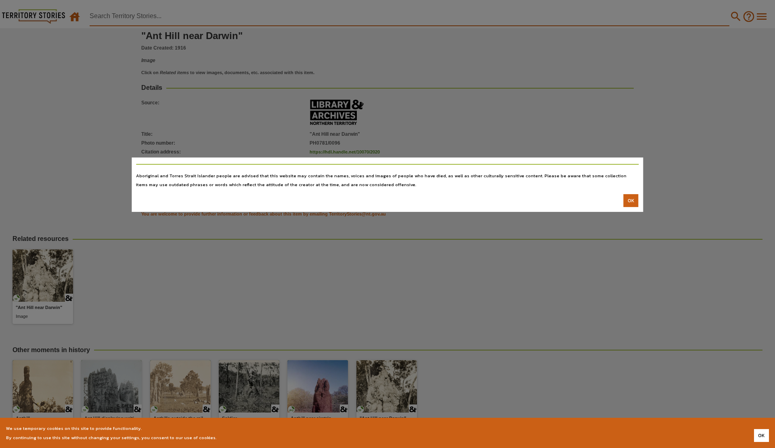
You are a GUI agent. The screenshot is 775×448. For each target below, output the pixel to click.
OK (631, 200)
